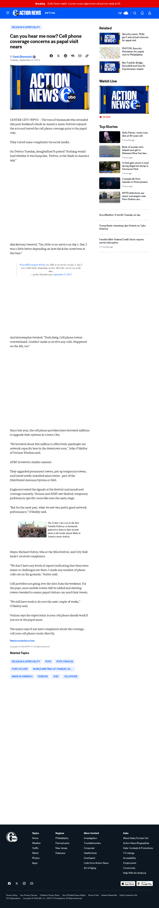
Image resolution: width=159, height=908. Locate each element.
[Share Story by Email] (79, 55)
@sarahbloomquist (29, 264)
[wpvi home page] (11, 837)
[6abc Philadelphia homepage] (27, 13)
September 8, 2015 (63, 274)
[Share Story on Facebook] (51, 55)
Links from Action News (96, 863)
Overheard (89, 858)
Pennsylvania (62, 843)
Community (129, 868)
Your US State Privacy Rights (74, 895)
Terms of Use (93, 895)
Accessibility (129, 858)
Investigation (90, 838)
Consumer (89, 848)
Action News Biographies (136, 843)
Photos (35, 858)
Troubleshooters (92, 843)
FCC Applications (13, 898)
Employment (129, 863)
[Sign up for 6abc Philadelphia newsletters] (32, 883)
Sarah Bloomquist (22, 56)
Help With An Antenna (134, 873)
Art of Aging (90, 868)
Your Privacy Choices (28, 895)
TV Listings (128, 853)
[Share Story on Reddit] (65, 55)
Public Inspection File (128, 895)
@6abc (42, 264)
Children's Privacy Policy (50, 895)
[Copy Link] (87, 55)
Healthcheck (90, 853)
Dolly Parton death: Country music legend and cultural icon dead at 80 (77, 3)
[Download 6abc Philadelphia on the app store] (127, 883)
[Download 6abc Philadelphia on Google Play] (144, 883)
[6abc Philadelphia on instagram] (24, 883)
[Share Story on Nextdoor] (72, 55)
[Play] (124, 100)
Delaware (60, 853)
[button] (8, 13)
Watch (35, 853)
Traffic (35, 848)
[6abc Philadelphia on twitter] (17, 883)
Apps (34, 863)
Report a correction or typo (22, 640)
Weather (36, 843)
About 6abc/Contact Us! (135, 838)
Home (35, 838)
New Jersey (61, 848)
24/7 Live (50, 12)
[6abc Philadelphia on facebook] (9, 883)
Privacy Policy (12, 895)
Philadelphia (61, 838)
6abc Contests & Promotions (138, 848)
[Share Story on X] (58, 55)
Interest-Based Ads (109, 895)
